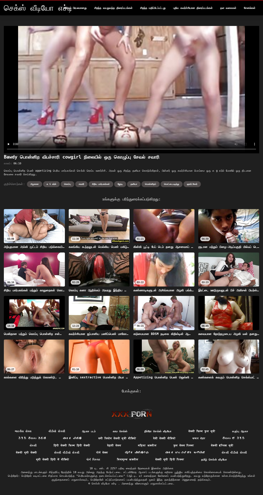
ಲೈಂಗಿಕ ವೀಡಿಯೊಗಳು (137, 452)
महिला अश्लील (147, 445)
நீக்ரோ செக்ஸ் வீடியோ (158, 431)
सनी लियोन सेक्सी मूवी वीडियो (117, 438)
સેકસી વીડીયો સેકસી (67, 452)
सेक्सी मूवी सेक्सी (26, 452)
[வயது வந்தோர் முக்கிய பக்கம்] (131, 414)
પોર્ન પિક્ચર (93, 459)
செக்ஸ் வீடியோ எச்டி (105, 483)
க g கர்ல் (51, 184)
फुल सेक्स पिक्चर (183, 445)
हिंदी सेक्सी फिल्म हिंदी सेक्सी (72, 445)
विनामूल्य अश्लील (127, 459)
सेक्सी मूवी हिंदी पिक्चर (169, 459)
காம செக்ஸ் (120, 431)
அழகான (34, 184)
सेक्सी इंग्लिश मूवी (222, 445)
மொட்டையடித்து (171, 184)
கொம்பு (67, 184)
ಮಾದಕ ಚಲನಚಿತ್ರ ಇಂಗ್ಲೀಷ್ (185, 452)
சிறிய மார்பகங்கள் (101, 184)
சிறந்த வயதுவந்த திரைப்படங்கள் (113, 7)
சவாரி (81, 184)
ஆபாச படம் (89, 431)
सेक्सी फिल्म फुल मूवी (201, 431)
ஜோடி (120, 184)
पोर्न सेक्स (102, 452)
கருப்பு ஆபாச (240, 431)
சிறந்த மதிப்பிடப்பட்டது (153, 7)
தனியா (134, 184)
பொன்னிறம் (150, 184)
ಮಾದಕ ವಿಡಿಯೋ (72, 438)
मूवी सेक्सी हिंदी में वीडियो (52, 459)
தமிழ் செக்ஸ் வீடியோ (214, 459)
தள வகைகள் (228, 7)
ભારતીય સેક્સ (23, 431)
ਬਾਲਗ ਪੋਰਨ (199, 438)
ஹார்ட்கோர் (192, 184)
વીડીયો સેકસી (57, 431)
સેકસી (33, 445)
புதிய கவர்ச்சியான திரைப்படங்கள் (193, 7)
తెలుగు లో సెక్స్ (233, 438)
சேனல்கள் (249, 7)
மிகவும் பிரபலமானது (75, 7)
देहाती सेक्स (114, 445)
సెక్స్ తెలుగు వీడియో (32, 438)
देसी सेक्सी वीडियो (164, 438)
